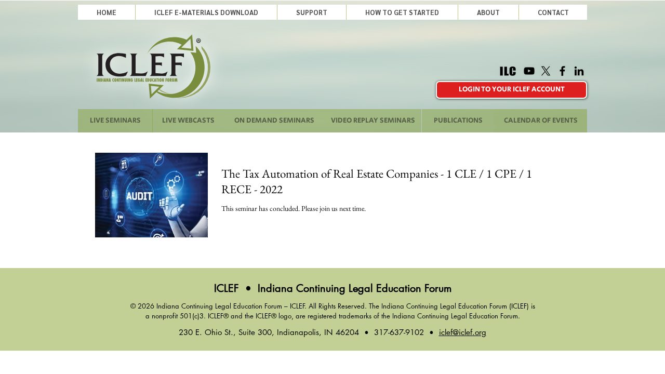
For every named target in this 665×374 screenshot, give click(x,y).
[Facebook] (562, 70)
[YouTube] (529, 70)
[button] (311, 12)
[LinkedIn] (579, 70)
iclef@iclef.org (462, 332)
